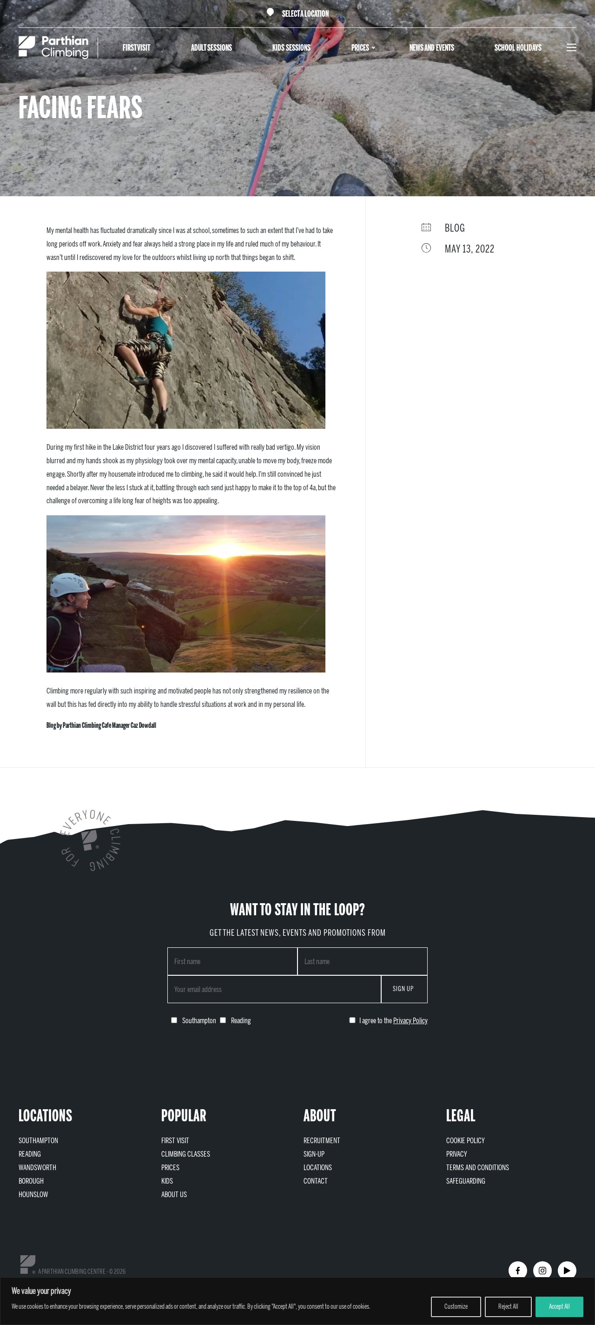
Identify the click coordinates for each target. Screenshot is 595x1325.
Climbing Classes (185, 1154)
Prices (360, 47)
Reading (30, 1154)
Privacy (456, 1154)
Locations (318, 1167)
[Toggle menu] (571, 47)
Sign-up (314, 1154)
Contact (316, 1181)
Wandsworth (37, 1167)
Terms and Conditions (477, 1167)
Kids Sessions (291, 47)
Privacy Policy (410, 1020)
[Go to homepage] (53, 47)
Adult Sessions (211, 47)
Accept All (559, 1307)
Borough (31, 1181)
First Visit (136, 47)
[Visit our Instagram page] (542, 1270)
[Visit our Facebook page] (518, 1270)
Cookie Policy (465, 1140)
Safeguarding (465, 1181)
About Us (174, 1194)
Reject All (508, 1307)
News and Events (432, 47)
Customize (456, 1307)
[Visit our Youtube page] (567, 1270)
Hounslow (33, 1194)
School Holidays (518, 47)
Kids (167, 1181)
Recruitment (322, 1140)
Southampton (38, 1140)
